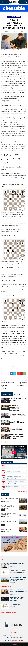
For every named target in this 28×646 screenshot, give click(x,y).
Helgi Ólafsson (7, 31)
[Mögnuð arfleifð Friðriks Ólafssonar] (5, 422)
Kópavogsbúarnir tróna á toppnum (15, 429)
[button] (26, 2)
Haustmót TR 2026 (15, 604)
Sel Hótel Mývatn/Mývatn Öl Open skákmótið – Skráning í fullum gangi (9, 522)
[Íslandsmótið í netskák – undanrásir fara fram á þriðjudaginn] (5, 599)
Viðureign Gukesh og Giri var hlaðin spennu (17, 415)
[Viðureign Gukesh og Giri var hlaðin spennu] (5, 415)
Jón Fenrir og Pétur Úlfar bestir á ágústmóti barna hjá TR (18, 591)
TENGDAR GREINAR (7, 394)
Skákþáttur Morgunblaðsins (14, 16)
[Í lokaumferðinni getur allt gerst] (5, 400)
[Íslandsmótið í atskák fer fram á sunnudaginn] (23, 515)
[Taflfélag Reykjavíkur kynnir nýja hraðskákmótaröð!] (5, 572)
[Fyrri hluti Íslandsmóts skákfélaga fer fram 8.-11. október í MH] (23, 507)
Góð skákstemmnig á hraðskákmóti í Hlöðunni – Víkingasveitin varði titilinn (7, 385)
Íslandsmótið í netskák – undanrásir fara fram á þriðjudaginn (17, 599)
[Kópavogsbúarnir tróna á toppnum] (5, 429)
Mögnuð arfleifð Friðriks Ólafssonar (16, 422)
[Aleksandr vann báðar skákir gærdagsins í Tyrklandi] (23, 529)
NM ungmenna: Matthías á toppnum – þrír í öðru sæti (20, 384)
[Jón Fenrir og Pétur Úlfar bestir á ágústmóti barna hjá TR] (5, 591)
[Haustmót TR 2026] (5, 606)
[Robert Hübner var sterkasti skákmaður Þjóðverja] (5, 436)
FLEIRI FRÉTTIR (17, 394)
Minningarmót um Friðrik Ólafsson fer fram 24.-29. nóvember (17, 565)
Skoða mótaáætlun (21, 491)
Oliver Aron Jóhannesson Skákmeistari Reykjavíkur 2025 (15, 408)
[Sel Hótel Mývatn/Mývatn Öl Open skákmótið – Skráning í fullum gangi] (23, 521)
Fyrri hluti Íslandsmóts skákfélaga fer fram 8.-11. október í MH (7, 507)
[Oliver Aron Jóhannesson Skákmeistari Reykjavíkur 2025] (5, 407)
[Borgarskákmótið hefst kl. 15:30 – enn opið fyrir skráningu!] (23, 500)
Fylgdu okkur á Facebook (8, 612)
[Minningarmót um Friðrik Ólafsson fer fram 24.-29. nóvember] (5, 565)
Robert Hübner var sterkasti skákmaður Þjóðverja (16, 436)
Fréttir (3, 501)
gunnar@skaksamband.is (17, 640)
